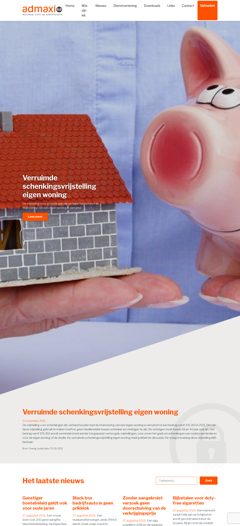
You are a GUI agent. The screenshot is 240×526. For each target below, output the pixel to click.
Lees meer (35, 216)
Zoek (208, 480)
